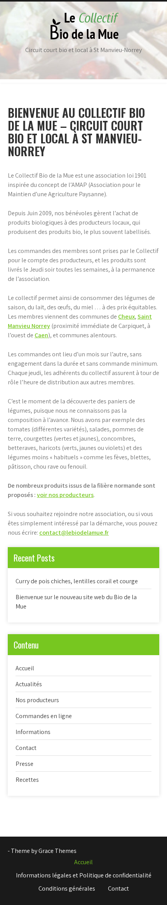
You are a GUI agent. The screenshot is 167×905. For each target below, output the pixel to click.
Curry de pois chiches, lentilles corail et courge (77, 581)
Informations (33, 732)
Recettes (27, 780)
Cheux (126, 316)
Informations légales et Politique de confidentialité (83, 875)
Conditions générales (66, 888)
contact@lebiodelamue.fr (74, 532)
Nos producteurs (37, 700)
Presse (24, 764)
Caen (41, 335)
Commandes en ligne (44, 716)
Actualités (29, 684)
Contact (26, 748)
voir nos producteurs (65, 495)
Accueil (25, 668)
